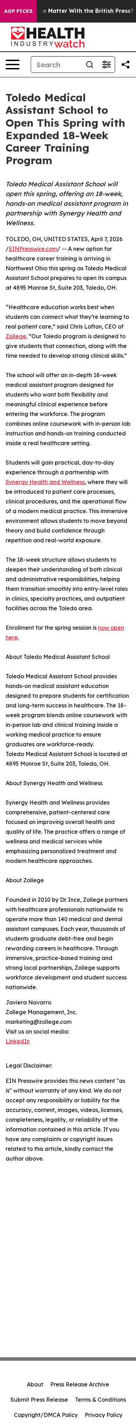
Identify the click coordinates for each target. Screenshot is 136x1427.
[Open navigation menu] (13, 64)
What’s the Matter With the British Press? (74, 11)
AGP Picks (18, 11)
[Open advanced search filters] (106, 65)
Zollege (16, 336)
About (35, 1384)
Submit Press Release (39, 1399)
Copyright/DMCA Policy (46, 1414)
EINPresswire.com (33, 248)
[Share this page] (125, 64)
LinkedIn (18, 1041)
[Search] (89, 65)
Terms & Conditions (100, 1399)
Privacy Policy (103, 1414)
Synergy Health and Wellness (45, 481)
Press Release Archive (79, 1384)
